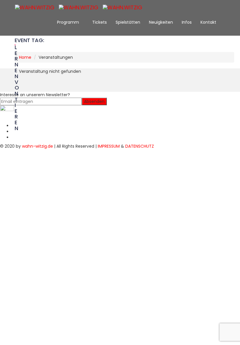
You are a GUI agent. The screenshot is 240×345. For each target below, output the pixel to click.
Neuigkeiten (161, 22)
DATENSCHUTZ (139, 146)
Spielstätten (128, 22)
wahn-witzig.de (37, 146)
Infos (187, 22)
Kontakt (208, 22)
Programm (68, 22)
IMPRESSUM (109, 146)
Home (25, 57)
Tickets (99, 22)
